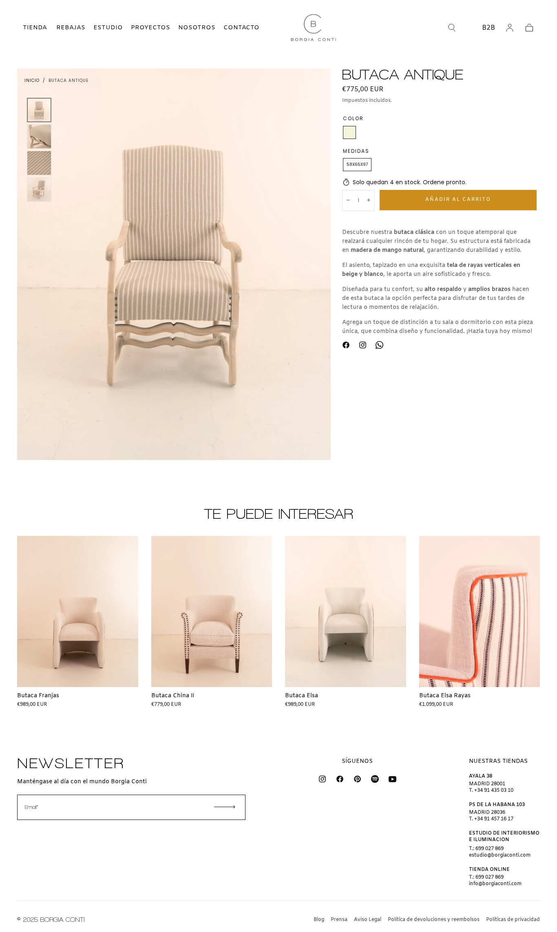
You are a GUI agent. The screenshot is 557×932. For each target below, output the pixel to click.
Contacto (241, 28)
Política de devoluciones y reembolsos (434, 920)
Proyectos (150, 28)
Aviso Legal (367, 920)
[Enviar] (224, 807)
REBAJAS (70, 28)
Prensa (339, 920)
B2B (488, 28)
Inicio (32, 80)
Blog (319, 920)
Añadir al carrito (458, 199)
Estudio (108, 28)
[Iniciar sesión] (510, 28)
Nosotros (196, 28)
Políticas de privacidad (513, 920)
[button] (28, 28)
